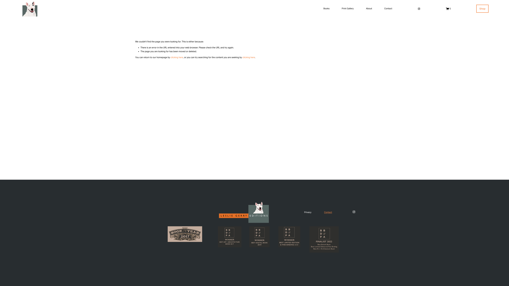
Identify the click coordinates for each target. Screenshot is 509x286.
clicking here (177, 57)
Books (326, 8)
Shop (482, 8)
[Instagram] (419, 8)
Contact (388, 8)
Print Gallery (348, 8)
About (369, 8)
